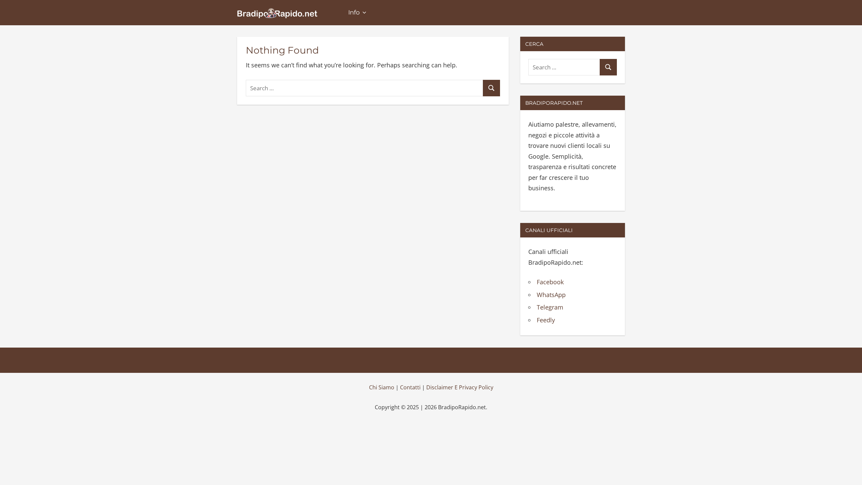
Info (354, 12)
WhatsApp (551, 295)
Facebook (550, 282)
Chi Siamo (381, 387)
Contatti (410, 387)
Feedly (546, 320)
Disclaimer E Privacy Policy (459, 387)
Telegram (550, 307)
